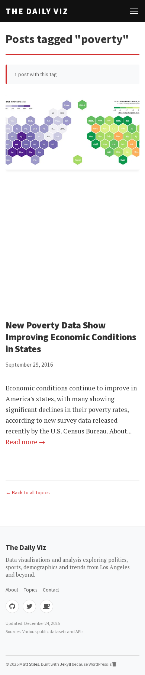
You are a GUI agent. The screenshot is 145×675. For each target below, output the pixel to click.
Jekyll (65, 664)
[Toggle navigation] (133, 11)
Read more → (25, 442)
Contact (51, 590)
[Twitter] (29, 606)
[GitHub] (12, 606)
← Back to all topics (28, 492)
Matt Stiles (29, 664)
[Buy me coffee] (46, 606)
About (12, 590)
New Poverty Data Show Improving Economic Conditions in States (71, 337)
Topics (30, 590)
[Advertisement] (72, 244)
